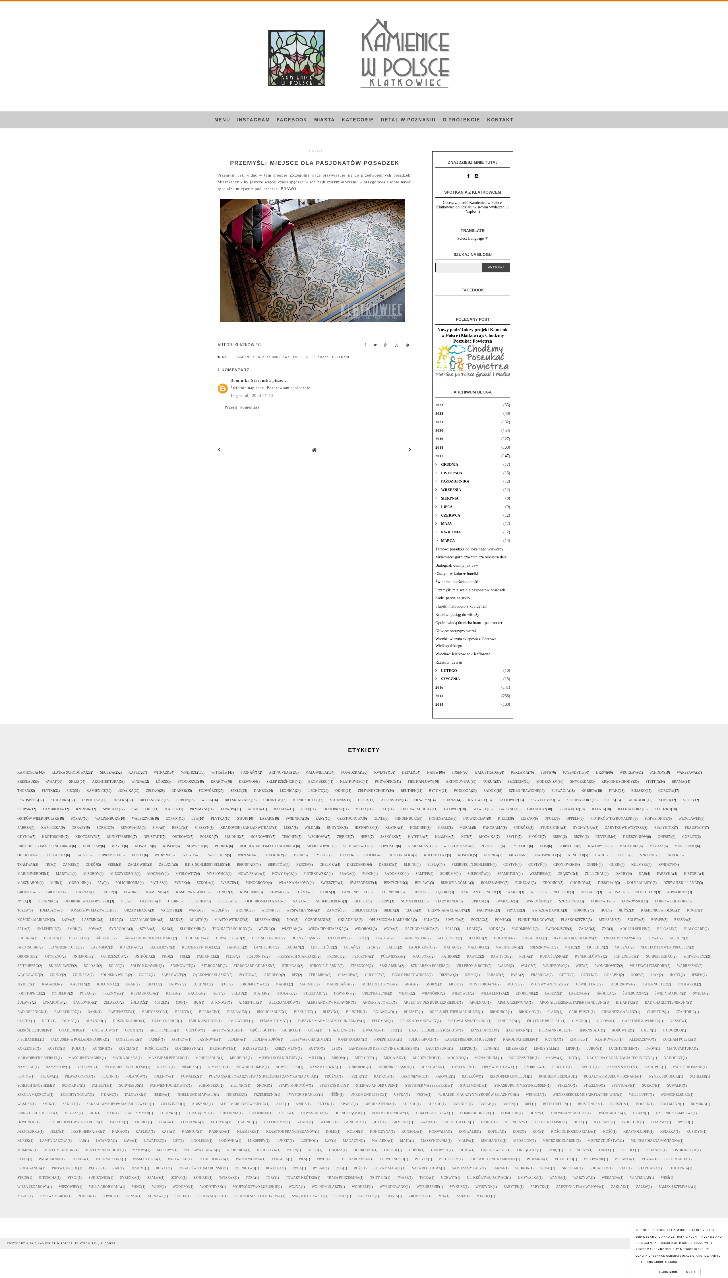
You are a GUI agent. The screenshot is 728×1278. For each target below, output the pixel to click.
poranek (623, 1159)
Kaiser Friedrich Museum (468, 1039)
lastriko (90, 920)
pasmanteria (145, 1159)
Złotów (246, 975)
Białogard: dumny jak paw (456, 565)
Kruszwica (253, 1049)
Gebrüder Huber (32, 1030)
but (93, 1113)
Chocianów (194, 938)
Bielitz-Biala (152, 800)
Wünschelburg (675, 1095)
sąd (165, 929)
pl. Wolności (392, 1159)
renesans (608, 920)
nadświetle (546, 855)
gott (377, 1122)
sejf (217, 993)
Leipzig (466, 1049)
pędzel (95, 1168)
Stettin (652, 782)
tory (270, 1178)
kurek (23, 1141)
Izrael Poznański (620, 938)
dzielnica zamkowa (674, 1113)
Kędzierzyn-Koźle (199, 947)
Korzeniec (27, 1049)
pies (302, 1159)
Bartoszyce (153, 1012)
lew (194, 819)
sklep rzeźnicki (281, 782)
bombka (698, 1104)
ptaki (614, 791)
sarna (498, 1168)
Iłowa (653, 938)
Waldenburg (107, 819)
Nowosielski (287, 1067)
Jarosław (92, 846)
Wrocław (628, 772)
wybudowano (393, 1187)
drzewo (446, 975)
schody (657, 772)
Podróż (222, 846)
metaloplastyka (378, 984)
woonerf (360, 1187)
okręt (553, 1150)
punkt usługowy (534, 920)
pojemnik (535, 1159)
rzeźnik (83, 809)
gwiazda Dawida (547, 910)
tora (250, 1178)
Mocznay (156, 874)
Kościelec (154, 1049)
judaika (126, 791)
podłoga (301, 357)
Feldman (380, 1021)
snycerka (579, 782)
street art (313, 993)
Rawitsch (499, 956)
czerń (284, 1113)
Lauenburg (390, 892)
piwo (321, 1159)
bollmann (670, 1104)
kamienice (96, 791)
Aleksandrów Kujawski (329, 1002)
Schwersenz (694, 956)
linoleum (199, 1141)
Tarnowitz (601, 901)
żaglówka (83, 1002)
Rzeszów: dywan (448, 662)
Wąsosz (24, 1104)
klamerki (246, 1132)
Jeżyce (118, 846)
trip (48, 865)
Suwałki (675, 1086)
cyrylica (520, 846)
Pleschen (198, 901)
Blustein (354, 1012)
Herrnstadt (589, 1030)
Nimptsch (217, 1067)
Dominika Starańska (250, 380)
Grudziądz (569, 809)
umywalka (528, 1178)
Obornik (46, 901)
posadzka (320, 357)
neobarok (236, 1150)
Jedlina (235, 1039)
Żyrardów (53, 1002)
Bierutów (277, 865)
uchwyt (448, 1178)
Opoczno (53, 956)
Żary (320, 819)
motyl (513, 984)
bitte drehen (555, 1104)
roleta (633, 920)
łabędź (551, 993)
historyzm (365, 828)
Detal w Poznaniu (408, 119)
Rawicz (473, 956)
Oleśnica (148, 901)
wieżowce (461, 993)
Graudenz (536, 809)
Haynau (83, 892)
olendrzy (579, 1150)
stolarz (285, 993)
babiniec (460, 1104)
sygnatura (583, 828)
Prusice (334, 956)
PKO (165, 956)
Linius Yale (544, 1049)
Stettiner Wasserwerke (427, 1086)
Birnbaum (236, 1012)
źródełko (418, 1196)
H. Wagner (370, 1030)
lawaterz (153, 1141)
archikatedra (378, 1104)
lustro (307, 1141)
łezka (131, 1196)
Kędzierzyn (160, 947)
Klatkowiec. (607, 1039)
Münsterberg (120, 837)
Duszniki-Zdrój (127, 1021)
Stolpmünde (471, 1086)
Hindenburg (406, 819)
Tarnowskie (632, 901)
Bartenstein (119, 1012)
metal (361, 809)
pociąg (477, 920)
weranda (610, 1178)
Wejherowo (554, 966)
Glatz (379, 819)
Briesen (51, 938)
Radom (490, 791)
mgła (410, 984)
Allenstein (391, 800)
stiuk (242, 819)
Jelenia (598, 809)
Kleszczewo (640, 1039)
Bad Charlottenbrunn (666, 1002)
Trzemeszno (265, 1095)
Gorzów (665, 791)
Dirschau (607, 883)
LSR (335, 1049)
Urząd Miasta (137, 910)
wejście (228, 883)
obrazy (79, 828)
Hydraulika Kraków (573, 938)
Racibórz (422, 956)
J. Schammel (28, 1039)
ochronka (363, 1150)
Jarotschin (28, 947)
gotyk (587, 975)
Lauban (293, 947)
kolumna (106, 984)
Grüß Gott (261, 1030)
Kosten (54, 1049)
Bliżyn (329, 1012)
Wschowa (317, 837)
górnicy (582, 910)
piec (70, 791)
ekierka (371, 855)
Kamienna (155, 892)
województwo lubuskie (255, 1187)
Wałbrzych (142, 819)
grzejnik (400, 1122)
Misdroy (91, 874)
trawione (342, 993)
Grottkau (55, 892)
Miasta (324, 119)
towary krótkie (301, 1178)
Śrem (112, 865)
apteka (254, 809)
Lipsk (571, 1049)
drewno (246, 782)
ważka (264, 929)
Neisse (537, 892)
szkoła (203, 883)
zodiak (85, 1196)
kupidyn (694, 1132)
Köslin (169, 846)
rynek (180, 883)
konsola (410, 1132)
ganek (303, 1122)
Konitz (222, 892)
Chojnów (578, 883)
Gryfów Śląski (225, 1030)
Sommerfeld (413, 901)
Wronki (268, 910)
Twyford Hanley (303, 1095)
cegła (411, 910)
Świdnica (294, 819)
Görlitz (689, 837)
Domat (68, 1021)
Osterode (81, 956)
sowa (93, 929)
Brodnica (499, 1012)
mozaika (487, 837)
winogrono (257, 883)
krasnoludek (636, 1132)
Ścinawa (156, 1196)
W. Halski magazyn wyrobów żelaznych (476, 1095)
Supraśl (477, 901)
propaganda (29, 1168)
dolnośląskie (347, 1113)
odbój (414, 1150)
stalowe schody (416, 809)
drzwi (601, 772)
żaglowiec (138, 865)
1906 (179, 1002)
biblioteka (362, 910)
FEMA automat (273, 1021)
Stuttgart (621, 1086)
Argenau (478, 1002)
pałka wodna (248, 1159)
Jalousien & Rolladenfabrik (78, 1039)
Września (246, 855)
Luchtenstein (622, 1049)
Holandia (503, 938)
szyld (512, 837)
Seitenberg (27, 966)
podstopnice (29, 993)
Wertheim (538, 874)
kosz (517, 1132)
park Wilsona (109, 1159)
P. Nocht (560, 1067)
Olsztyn (422, 800)
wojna (295, 1187)
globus (327, 1122)
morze (432, 984)
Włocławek (689, 819)
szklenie (648, 855)
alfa (280, 1104)
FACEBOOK (292, 119)
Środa (181, 1196)
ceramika (318, 975)
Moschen (595, 947)
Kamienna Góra (191, 892)
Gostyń (535, 865)
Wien (580, 966)
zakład (618, 1187)
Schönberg (209, 1086)
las (81, 1141)
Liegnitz (315, 791)
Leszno (527, 819)
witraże (218, 772)
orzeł (604, 1150)
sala (21, 929)
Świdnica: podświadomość (456, 582)
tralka (120, 800)
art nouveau (458, 782)
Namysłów (56, 1067)
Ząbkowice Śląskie (210, 975)
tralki (673, 855)
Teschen (289, 837)
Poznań (248, 772)
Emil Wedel (238, 1021)
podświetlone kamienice (493, 1159)
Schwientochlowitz (169, 1086)
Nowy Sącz (282, 874)
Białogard (694, 929)
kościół (465, 855)
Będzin (302, 865)
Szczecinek (569, 901)
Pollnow (162, 1076)
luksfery (257, 1141)
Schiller (698, 1076)
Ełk (361, 938)
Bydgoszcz (187, 782)
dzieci (470, 975)
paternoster (655, 984)
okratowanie (493, 1150)
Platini (108, 1076)
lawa (128, 1141)
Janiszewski (127, 1039)
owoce (601, 855)
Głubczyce (447, 938)
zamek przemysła (675, 1187)
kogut (693, 910)
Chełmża (328, 865)
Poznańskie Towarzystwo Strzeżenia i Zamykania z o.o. (261, 1076)
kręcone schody (617, 782)
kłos (224, 984)
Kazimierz (99, 947)
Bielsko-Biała (238, 800)
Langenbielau (355, 892)
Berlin (178, 828)
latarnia (104, 1141)
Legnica (287, 791)
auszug (434, 1104)
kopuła (495, 1132)
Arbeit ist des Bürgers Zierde (431, 1002)
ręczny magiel (387, 1168)
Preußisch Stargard (296, 956)
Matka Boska (125, 1058)
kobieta (589, 791)
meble (443, 828)
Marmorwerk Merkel (37, 1058)
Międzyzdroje (123, 874)
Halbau (476, 938)
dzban (639, 1113)
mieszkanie (265, 920)
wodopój (181, 1187)
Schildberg (624, 956)
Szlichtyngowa (75, 1095)
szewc (177, 1178)
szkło (235, 791)
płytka (218, 819)
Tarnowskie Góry (671, 901)
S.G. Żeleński (542, 800)
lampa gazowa (54, 1141)
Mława (551, 1058)
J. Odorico (672, 1030)
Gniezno (507, 809)
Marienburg (507, 947)
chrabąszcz (198, 1113)
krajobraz (332, 809)
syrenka (128, 1178)
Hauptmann (517, 1030)
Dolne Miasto (640, 883)
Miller (315, 1058)
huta (578, 1122)
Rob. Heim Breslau (556, 1076)
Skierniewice (61, 966)
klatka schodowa (274, 357)
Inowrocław (475, 819)
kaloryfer (598, 846)
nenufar (576, 855)
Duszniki (94, 1021)
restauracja (143, 993)
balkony (274, 855)
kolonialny (435, 855)
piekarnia (56, 855)
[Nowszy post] (219, 450)
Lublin (182, 800)
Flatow (383, 938)
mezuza (657, 846)
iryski (683, 1122)
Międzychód (425, 1058)
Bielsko (638, 791)
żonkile (483, 1196)
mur (54, 883)
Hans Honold (482, 1030)
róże (358, 1168)
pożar (647, 1159)
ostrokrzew (685, 1150)
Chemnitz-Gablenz (618, 1012)
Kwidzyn (666, 865)
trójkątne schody (230, 929)
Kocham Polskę (677, 1039)
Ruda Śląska (552, 956)
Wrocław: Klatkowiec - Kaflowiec (462, 654)
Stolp (688, 800)
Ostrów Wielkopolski (37, 819)
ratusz (157, 883)
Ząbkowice (172, 975)
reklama (519, 772)
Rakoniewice (412, 1076)
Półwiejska (391, 956)
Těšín (335, 1095)
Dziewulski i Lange (681, 883)
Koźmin (302, 892)
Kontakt (500, 119)
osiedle (628, 1150)
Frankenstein (413, 938)
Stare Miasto (420, 846)
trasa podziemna (343, 1178)
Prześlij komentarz (242, 407)
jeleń (55, 1132)
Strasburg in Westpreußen (520, 1086)
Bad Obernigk (30, 1012)
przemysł (111, 993)
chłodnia (229, 1113)
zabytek (512, 1187)
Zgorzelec (491, 846)
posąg (86, 993)
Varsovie (169, 910)
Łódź (160, 782)
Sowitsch (388, 846)
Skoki (262, 1086)
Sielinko (238, 1086)
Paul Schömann (688, 1067)
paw (101, 883)
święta (699, 993)
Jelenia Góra (630, 809)
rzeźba (680, 920)
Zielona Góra (579, 800)
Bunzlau (523, 883)
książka (668, 1132)
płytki (48, 791)
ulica (363, 800)
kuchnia (201, 984)
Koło (77, 1049)
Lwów (651, 1049)
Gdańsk (178, 791)
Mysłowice (217, 874)
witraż (160, 772)
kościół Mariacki (34, 920)
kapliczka (51, 828)
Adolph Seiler (633, 929)
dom (544, 846)
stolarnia (678, 1168)
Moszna (622, 947)
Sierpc (384, 901)
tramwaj (25, 865)
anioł (301, 1104)
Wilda (310, 828)
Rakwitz (443, 1076)
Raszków (470, 1076)
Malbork (476, 947)
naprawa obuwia (200, 1150)
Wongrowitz (607, 966)
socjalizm (599, 1168)
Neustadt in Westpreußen (665, 947)
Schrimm (448, 874)
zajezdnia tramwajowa (578, 1187)
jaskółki (388, 837)
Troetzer (234, 1095)
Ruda (524, 956)
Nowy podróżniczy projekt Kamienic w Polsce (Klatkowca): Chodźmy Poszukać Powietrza (472, 335)
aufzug (409, 1104)
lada (66, 920)
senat (545, 1168)
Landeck (235, 947)
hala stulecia (456, 1122)
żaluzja (166, 865)
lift (176, 1141)
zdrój (91, 865)
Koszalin (143, 846)
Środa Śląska (210, 1196)
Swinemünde (536, 901)
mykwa (139, 1150)
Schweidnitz (656, 819)
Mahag (450, 947)
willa (206, 800)
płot (383, 809)
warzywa (582, 1178)
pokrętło (564, 1159)
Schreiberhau (659, 956)
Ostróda (143, 956)
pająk (22, 1159)
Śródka (604, 993)
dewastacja (312, 1113)
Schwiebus (129, 1086)
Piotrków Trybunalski (612, 819)
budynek (335, 828)
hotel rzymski (549, 1122)
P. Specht (586, 1067)
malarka (380, 1141)
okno (340, 791)
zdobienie (525, 993)
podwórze (208, 791)
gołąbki (612, 975)
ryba (297, 1168)
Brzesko (77, 938)
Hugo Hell (533, 938)
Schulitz (100, 1086)
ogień (465, 1150)
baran (485, 1104)
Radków (382, 1076)
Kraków (218, 782)
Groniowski (564, 865)
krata (152, 984)
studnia (338, 800)
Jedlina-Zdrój (266, 1039)
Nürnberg (357, 1067)
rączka (195, 993)
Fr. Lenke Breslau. (544, 1021)
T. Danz (107, 1095)
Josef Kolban (350, 1039)
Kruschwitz (221, 1049)
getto (564, 975)
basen (508, 1104)
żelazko (112, 1002)
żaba (461, 1196)
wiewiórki (431, 993)
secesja (107, 772)
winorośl (364, 929)
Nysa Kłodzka (323, 1067)
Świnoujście (556, 929)
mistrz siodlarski (560, 1141)
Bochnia (25, 938)
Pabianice (206, 956)
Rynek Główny (589, 956)
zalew (642, 1187)
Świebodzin (633, 993)
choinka (168, 1113)
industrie (631, 1122)
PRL (183, 956)
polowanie (594, 1159)
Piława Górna (78, 1076)
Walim (504, 966)
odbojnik (78, 883)
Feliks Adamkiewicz (418, 1021)
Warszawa (686, 772)
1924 (196, 1002)
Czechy (24, 1021)
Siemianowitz (356, 846)
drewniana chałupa (447, 910)
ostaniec (654, 1150)
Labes (325, 892)
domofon (510, 1113)
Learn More (668, 1272)
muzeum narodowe (103, 1150)
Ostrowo (180, 837)
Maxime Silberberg (166, 1058)
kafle (228, 357)
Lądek (392, 947)
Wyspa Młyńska (301, 910)
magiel (282, 984)
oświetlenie (587, 984)
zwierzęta (329, 883)
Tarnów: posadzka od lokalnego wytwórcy (469, 549)
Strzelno (592, 1086)
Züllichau (595, 874)
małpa (464, 1141)
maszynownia (434, 1141)
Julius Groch (421, 1039)
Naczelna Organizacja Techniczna (620, 1058)
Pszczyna (361, 956)
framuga (540, 975)
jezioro (24, 984)
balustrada (487, 772)
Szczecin (516, 782)
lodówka (228, 1141)
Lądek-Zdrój (421, 947)
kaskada (217, 1132)
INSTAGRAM (253, 119)
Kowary (277, 892)
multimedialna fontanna (655, 1141)
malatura (629, 846)
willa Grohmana (105, 1187)
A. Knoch (219, 1002)
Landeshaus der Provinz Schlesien (382, 1049)
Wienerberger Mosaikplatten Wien (585, 1095)
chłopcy (373, 975)
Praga (345, 874)
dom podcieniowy (388, 1113)
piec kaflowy (420, 782)
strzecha (48, 1178)
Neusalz (616, 892)
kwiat (51, 782)
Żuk (441, 1196)
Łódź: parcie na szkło (452, 598)
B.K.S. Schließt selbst (205, 865)
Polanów (134, 1076)
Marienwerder (31, 874)
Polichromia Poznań (262, 901)
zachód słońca (420, 929)
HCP (394, 1030)
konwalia (438, 1132)
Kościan (126, 1049)
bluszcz (617, 1104)
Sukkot (649, 1086)
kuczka (491, 855)
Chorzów (272, 800)
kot (464, 837)
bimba (389, 910)
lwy (328, 1141)
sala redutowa (426, 1168)
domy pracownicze (410, 975)
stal (623, 1168)
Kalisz (171, 809)
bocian (643, 1104)
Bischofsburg (270, 1012)
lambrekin (53, 809)
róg (339, 1168)
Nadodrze (673, 1058)
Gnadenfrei (70, 1030)
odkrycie (440, 1150)
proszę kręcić (65, 1168)
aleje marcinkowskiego (242, 1104)
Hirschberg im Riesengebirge (44, 846)
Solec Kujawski (145, 966)
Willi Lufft (639, 1095)
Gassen (676, 1021)
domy (535, 1113)
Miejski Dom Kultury (278, 1058)
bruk (299, 855)
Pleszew (225, 901)
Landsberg (27, 800)
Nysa (22, 901)
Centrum (603, 837)
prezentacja (676, 1159)
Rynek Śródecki (664, 1076)
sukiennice (98, 1178)
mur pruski (685, 846)
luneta (283, 1141)
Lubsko (418, 892)
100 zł (160, 1002)
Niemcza (189, 1067)
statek (260, 993)
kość (608, 1132)
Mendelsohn (207, 1058)
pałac (429, 920)
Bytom (435, 791)
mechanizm (491, 1141)
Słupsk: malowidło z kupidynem (461, 606)
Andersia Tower (378, 1002)
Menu (222, 119)
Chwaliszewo (228, 938)
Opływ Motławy (497, 1067)
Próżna (332, 1076)
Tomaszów (49, 910)
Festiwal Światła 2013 (467, 1021)
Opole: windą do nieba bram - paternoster (468, 623)
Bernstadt (247, 865)
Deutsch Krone (266, 938)
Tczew (23, 910)
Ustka (400, 1095)
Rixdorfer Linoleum (509, 1076)
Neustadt (153, 837)
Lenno (489, 1049)
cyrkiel (322, 855)
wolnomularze (326, 1187)
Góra (313, 1030)
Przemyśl (341, 357)
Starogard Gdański (252, 966)
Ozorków (532, 1067)
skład (237, 993)
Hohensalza (440, 819)
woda (389, 929)
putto (623, 855)
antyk (323, 1104)
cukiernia (258, 1113)
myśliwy (165, 1150)
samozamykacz (467, 1168)
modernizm (547, 782)
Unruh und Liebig (366, 1095)
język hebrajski (86, 1132)
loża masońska (144, 920)
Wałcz (526, 966)
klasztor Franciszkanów (290, 1132)
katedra (416, 837)
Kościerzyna (187, 1049)
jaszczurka (28, 1132)
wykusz (457, 1187)
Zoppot (172, 819)
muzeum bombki (59, 1150)
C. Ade (552, 1012)
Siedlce (361, 901)
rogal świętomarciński (201, 1168)
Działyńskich (165, 1021)
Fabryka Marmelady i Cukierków (329, 1021)
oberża (336, 1150)
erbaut (493, 975)
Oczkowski (431, 1067)
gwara (426, 1122)
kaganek (50, 984)
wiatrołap (640, 1178)
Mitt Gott (364, 1058)
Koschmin (249, 892)
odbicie (391, 1150)
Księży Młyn (286, 1049)
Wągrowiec (28, 975)
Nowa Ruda (677, 892)
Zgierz (145, 975)
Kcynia (552, 1039)
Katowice (477, 800)
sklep (74, 782)
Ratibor (448, 956)
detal (407, 772)
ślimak (340, 1196)
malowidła (316, 772)
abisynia (200, 1104)
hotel (675, 975)
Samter (422, 874)
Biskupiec (303, 1012)
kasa (166, 1132)
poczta (421, 1159)
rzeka (171, 993)
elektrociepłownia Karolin (72, 1122)
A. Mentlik (248, 1002)
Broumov (528, 1012)
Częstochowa (350, 819)
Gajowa (604, 1021)
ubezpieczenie (375, 993)
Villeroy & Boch (471, 966)
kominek (418, 828)
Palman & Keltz (619, 1067)
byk (111, 1113)
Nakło (514, 892)
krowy (175, 984)
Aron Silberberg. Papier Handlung (572, 1002)
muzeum (516, 855)
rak (116, 1168)
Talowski (133, 1095)
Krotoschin (53, 837)
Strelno (565, 1086)
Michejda (239, 1058)
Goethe (132, 1030)
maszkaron (28, 883)
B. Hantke (625, 1002)
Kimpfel (577, 1039)
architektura (105, 782)
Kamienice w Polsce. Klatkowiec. (68, 1243)
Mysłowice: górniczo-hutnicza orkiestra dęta (470, 557)
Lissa (289, 828)
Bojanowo (383, 1012)
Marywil (64, 874)
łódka (495, 929)
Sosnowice (181, 966)
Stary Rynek (447, 901)
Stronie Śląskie (325, 966)
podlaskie (687, 984)
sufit (545, 772)
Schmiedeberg (329, 901)
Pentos (23, 1076)
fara (515, 975)
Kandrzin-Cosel (64, 947)
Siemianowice (319, 846)
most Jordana (483, 984)
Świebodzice (361, 883)
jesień (697, 975)
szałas (153, 1178)
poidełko (60, 993)
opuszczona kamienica (391, 920)
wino (136, 1187)
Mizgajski (393, 1058)
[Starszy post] (410, 450)
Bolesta (411, 1012)
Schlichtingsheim (34, 1086)
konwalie (468, 1132)
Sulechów (477, 874)
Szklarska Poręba (428, 966)
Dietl (46, 1021)
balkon (281, 809)
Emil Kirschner (203, 1021)
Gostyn (510, 865)
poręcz (103, 828)
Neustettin (645, 892)
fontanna (190, 1122)
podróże (522, 828)
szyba (145, 929)
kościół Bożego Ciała (571, 1132)
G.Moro (579, 1021)
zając (450, 929)
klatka (392, 828)
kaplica (143, 1132)
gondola (353, 1122)
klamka (442, 837)
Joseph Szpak (386, 1039)
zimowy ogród (53, 1196)
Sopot (664, 800)
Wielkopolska (456, 846)
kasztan (78, 984)
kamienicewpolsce (658, 910)
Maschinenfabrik (85, 1058)
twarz (403, 1178)
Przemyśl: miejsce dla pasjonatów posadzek (470, 590)
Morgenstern (522, 1058)
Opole (550, 819)
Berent (181, 1012)
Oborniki (25, 956)
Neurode (561, 892)
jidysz (624, 910)
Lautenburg (437, 1049)
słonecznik (191, 929)
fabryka (665, 874)
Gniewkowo (103, 1030)
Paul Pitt (653, 1067)
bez (295, 975)
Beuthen (409, 791)
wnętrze (189, 772)
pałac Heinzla (211, 1159)
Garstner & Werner (640, 1021)
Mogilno (455, 1058)
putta (609, 800)
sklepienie (47, 929)
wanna (555, 1178)
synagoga (119, 929)
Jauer (107, 892)
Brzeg (579, 837)
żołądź (137, 1002)
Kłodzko (662, 809)
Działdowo (337, 938)
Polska (207, 837)
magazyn (352, 1141)
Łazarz (266, 819)
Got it (691, 1272)
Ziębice (343, 837)
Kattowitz (508, 800)
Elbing (410, 865)
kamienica (246, 357)
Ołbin (173, 901)
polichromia (127, 883)
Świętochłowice (307, 1196)
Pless (231, 956)
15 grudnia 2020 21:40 (251, 395)
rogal (162, 1168)
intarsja (659, 1122)
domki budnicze (475, 1113)
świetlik (111, 809)
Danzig (260, 791)
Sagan (299, 901)
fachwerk (486, 910)
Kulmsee (639, 865)
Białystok (664, 828)
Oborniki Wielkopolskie (87, 901)
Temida (159, 1095)
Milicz (570, 947)
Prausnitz (256, 956)
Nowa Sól (195, 846)
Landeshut (264, 947)
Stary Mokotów (294, 1086)
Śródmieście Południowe (257, 1196)
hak (655, 975)
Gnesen (664, 837)
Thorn (23, 791)
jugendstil (573, 772)
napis (432, 772)
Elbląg (434, 865)
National (85, 1067)
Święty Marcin (668, 993)
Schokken (71, 1086)
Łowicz (108, 1196)
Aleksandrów (282, 1002)
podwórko (385, 782)
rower (657, 920)
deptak (346, 855)
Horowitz (621, 1030)
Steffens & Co (332, 1086)
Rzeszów (189, 855)
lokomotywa (252, 984)
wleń (157, 1187)
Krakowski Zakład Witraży (246, 828)
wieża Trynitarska (326, 929)
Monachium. (486, 1058)
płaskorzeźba (574, 920)
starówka (648, 1168)
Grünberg (637, 800)
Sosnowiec (261, 837)
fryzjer (514, 910)
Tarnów (227, 809)
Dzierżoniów (635, 837)
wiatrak (290, 929)
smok (72, 929)
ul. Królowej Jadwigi (487, 1178)
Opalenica (461, 1067)
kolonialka (401, 855)
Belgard (665, 929)
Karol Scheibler (518, 1039)
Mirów (338, 1058)
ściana (449, 800)
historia (692, 874)
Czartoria (685, 1012)
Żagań (585, 929)
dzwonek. (26, 1122)
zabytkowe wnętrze (624, 828)
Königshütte (305, 800)
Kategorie (358, 119)
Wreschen (217, 855)
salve (82, 855)
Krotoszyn (85, 837)
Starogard (212, 966)
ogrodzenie (316, 920)
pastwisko (178, 1159)
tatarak (227, 1178)
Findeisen (507, 1021)
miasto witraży (229, 920)
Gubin (615, 865)
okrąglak (527, 1150)
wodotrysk (211, 1187)
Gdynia (24, 837)
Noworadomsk (250, 1067)
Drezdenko (357, 865)
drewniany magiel (569, 1113)
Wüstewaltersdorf (648, 966)
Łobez (472, 929)
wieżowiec (68, 1187)
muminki (25, 1150)
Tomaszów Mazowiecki (91, 910)
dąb (642, 874)
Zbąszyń (566, 874)
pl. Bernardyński (352, 1159)
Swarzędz (505, 901)
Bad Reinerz (65, 1012)
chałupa (346, 975)
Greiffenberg (162, 1030)
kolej (331, 1132)
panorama (493, 828)
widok (405, 993)
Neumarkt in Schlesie (125, 1067)
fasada (117, 1122)
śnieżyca (366, 1196)
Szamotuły (508, 874)
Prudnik (232, 837)
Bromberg (318, 782)
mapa (405, 1141)
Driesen (386, 865)
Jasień (155, 1039)
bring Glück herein (35, 1113)
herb (365, 837)
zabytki (537, 1187)
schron (522, 1168)
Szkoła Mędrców (33, 1095)
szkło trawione (524, 791)
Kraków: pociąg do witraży (457, 614)
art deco (272, 975)
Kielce (504, 819)
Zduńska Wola (114, 975)
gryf (305, 809)
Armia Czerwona (513, 1002)
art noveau (280, 772)
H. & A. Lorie (340, 1030)
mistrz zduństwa (604, 1141)
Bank (93, 1012)
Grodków (26, 892)
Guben (593, 865)
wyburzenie (428, 1187)
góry (635, 975)
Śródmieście (523, 929)
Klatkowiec (351, 782)
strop (22, 1178)
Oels (125, 901)
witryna (163, 855)
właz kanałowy (294, 883)
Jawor (129, 892)
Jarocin (676, 938)
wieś (665, 1178)
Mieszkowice (542, 947)
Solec (114, 966)
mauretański (338, 984)
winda (137, 782)
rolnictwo (245, 1168)
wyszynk (484, 1187)
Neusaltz (589, 892)
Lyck (371, 947)
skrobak (570, 1168)
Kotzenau (129, 947)
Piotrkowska (316, 874)
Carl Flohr (142, 809)
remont (138, 1168)
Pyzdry (356, 1076)
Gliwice (480, 809)
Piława (47, 1076)
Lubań (350, 947)
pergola (280, 1159)
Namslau (26, 1067)
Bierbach (207, 1012)
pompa (501, 920)
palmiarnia (50, 1159)
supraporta (109, 855)
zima (156, 828)
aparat (347, 1104)
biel (528, 1104)
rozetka (274, 1168)
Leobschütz (322, 947)
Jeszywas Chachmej (308, 1039)
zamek (69, 865)
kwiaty (381, 772)
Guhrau (289, 1030)
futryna (219, 1122)
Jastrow (179, 1039)
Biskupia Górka (455, 883)
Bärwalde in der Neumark (148, 938)
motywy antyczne (547, 984)
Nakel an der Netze (479, 892)
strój (72, 1178)
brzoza (72, 1113)
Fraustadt (695, 828)
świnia (392, 1196)
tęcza (424, 1178)
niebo (313, 1150)
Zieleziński (171, 1104)
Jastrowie (207, 1039)
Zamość (334, 910)
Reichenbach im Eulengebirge (268, 846)
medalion (522, 1141)
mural (466, 828)
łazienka (577, 993)
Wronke (243, 910)
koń (536, 1132)
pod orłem (449, 1159)
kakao (118, 1132)
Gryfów (193, 1030)
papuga (78, 1159)
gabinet (245, 1122)
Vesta (422, 1095)
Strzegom (359, 966)
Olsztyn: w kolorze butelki (456, 573)
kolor (353, 1132)
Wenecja (534, 1095)
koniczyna (380, 1132)
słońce (535, 837)
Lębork (443, 892)
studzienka (551, 828)
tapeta (137, 855)
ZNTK (46, 1104)
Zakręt (69, 1104)
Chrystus (656, 1012)
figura (141, 1122)
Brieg (558, 837)
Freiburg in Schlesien (472, 865)
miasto (197, 920)
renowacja (131, 828)
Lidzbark (514, 1049)
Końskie (100, 1049)
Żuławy (24, 1002)
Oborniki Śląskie (394, 1067)
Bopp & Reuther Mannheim (454, 1012)
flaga (164, 1122)
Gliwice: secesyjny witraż (455, 631)
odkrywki (26, 855)
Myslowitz (185, 874)
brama (678, 782)
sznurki (200, 1178)
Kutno (315, 1049)
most (454, 984)
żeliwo (152, 791)
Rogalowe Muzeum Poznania (611, 1076)
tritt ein (378, 1178)
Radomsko (394, 874)
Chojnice (551, 883)
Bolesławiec (492, 883)
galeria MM (275, 1122)
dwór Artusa (609, 1113)
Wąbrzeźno (687, 966)
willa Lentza (493, 993)
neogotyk (266, 1150)
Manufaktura (680, 1049)
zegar (23, 1196)
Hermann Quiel (553, 1030)
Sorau (77, 819)
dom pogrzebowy (432, 1113)
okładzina (348, 920)
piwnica (453, 920)
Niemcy (164, 1067)
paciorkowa (620, 984)
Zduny (56, 975)
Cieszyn (202, 828)
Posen (457, 772)
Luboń (592, 1049)
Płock (368, 874)
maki (174, 920)
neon (292, 1150)
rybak (319, 1168)
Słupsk (23, 809)
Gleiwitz (452, 809)
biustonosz (588, 1104)
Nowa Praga (249, 874)
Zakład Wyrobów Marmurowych (118, 1104)
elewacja (560, 791)
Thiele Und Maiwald (196, 1095)
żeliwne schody (373, 791)
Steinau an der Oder (375, 1086)
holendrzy (513, 1122)
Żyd (605, 929)
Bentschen (394, 883)
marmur (308, 984)
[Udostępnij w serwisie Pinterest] (407, 346)
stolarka (60, 800)
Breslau (25, 782)
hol (604, 910)
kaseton (190, 1132)
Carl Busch (580, 1012)
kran (131, 984)
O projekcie (461, 119)
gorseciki (568, 846)
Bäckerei (104, 938)
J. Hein (646, 1030)
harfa (487, 1122)
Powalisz (189, 1076)
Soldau (91, 966)
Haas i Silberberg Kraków (434, 1030)
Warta (194, 910)
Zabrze (23, 828)
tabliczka (91, 800)
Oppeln (573, 819)
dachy (621, 874)
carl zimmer (137, 1113)
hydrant (602, 1122)
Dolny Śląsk (303, 938)
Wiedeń (218, 910)
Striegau (290, 966)
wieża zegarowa (32, 1187)
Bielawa (422, 883)
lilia (114, 920)
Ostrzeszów (112, 956)
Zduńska (81, 975)
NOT (572, 1058)
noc (290, 920)
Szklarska (390, 966)
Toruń (489, 782)
